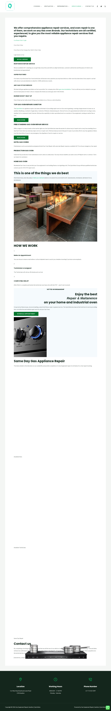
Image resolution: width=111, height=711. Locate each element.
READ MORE (21, 120)
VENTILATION (48, 6)
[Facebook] (97, 6)
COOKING (37, 6)
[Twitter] (101, 6)
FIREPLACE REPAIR (38, 178)
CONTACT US (89, 6)
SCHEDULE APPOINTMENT (26, 314)
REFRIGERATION (62, 6)
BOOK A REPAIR (22, 59)
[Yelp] (105, 6)
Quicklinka (19, 108)
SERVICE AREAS (76, 6)
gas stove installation (65, 89)
